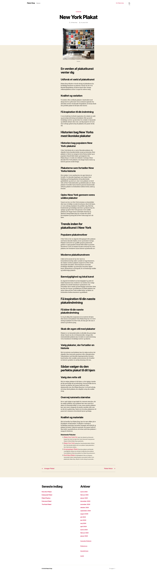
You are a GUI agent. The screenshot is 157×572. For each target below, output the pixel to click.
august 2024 (84, 514)
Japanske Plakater (85, 541)
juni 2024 (83, 520)
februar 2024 (84, 533)
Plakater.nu (83, 546)
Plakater (78, 11)
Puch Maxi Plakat (69, 455)
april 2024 (83, 526)
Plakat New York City (70, 437)
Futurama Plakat (46, 501)
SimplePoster (84, 551)
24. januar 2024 (84, 22)
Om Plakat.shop (120, 3)
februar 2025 (84, 495)
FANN (82, 556)
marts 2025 (83, 492)
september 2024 (85, 511)
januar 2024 (84, 536)
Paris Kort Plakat (47, 492)
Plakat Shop (31, 3)
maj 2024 (83, 523)
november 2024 (85, 504)
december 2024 (85, 501)
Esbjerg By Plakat (47, 495)
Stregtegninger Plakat (71, 449)
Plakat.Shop (74, 22)
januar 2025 (84, 498)
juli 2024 (83, 517)
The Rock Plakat (46, 504)
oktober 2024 (84, 507)
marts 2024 (84, 529)
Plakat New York (69, 443)
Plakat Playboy (46, 498)
